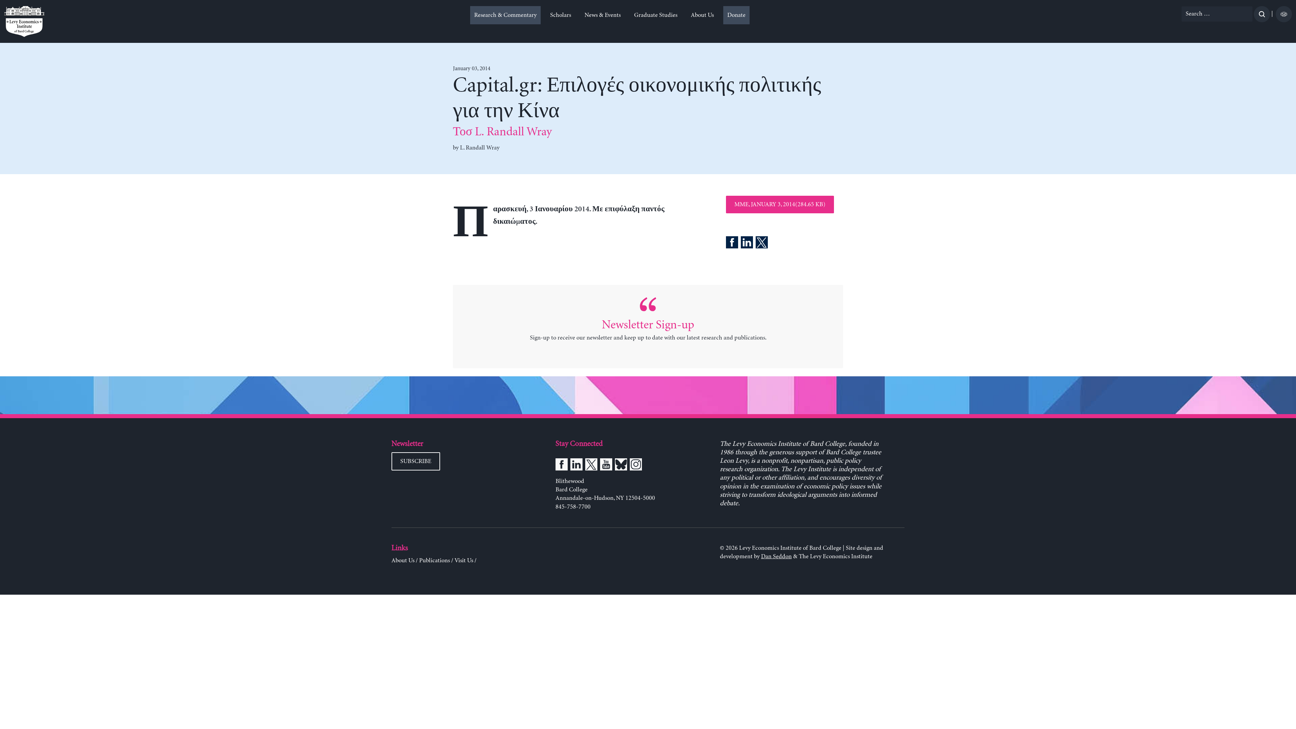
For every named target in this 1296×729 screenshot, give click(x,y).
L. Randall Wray (480, 147)
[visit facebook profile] (562, 465)
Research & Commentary (505, 15)
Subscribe (415, 461)
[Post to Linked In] (747, 243)
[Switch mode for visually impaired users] (1284, 14)
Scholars (560, 15)
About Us (702, 15)
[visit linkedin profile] (576, 465)
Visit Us (464, 560)
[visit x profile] (591, 465)
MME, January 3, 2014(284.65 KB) (780, 204)
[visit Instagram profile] (636, 465)
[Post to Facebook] (732, 243)
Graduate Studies (655, 15)
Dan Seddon (776, 556)
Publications (434, 560)
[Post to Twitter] (762, 243)
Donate (736, 15)
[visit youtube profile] (606, 465)
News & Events (603, 15)
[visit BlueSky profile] (621, 465)
